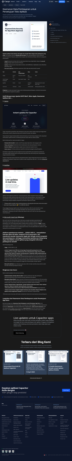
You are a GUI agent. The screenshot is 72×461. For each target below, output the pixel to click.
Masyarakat (27, 417)
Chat (26, 434)
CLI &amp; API (4, 438)
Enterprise (31, 1)
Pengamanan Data (63, 436)
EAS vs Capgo (51, 423)
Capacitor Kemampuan (18, 442)
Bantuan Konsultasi (40, 432)
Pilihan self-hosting (8, 145)
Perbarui (17, 5)
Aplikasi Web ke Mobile (18, 425)
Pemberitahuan (5, 425)
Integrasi (3, 436)
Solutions (24, 1)
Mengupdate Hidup (5, 417)
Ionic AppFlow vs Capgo (53, 419)
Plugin (3, 434)
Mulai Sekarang (20, 333)
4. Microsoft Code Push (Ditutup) (56, 36)
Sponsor (26, 436)
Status (26, 432)
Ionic (7, 208)
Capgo (5, 61)
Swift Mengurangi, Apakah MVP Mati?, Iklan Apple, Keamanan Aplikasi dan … (58, 30)
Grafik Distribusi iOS (5, 423)
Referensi (13, 1)
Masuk (56, 1)
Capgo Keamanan (27, 308)
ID (45, 455)
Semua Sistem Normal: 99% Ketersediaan (10, 448)
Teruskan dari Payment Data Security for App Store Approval (58, 42)
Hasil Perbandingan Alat (54, 38)
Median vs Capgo (52, 421)
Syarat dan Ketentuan (64, 428)
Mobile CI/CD (16, 427)
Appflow (6, 64)
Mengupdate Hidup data (6, 419)
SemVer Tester (16, 436)
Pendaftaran (16, 417)
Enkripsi (33, 305)
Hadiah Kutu (62, 432)
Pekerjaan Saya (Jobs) (41, 425)
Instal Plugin (66, 390)
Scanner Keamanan (17, 440)
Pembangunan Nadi (5, 430)
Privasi (61, 417)
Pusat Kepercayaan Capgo (15, 309)
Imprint (38, 423)
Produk (17, 1)
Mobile (5, 5)
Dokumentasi (16, 419)
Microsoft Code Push (8, 68)
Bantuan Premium (28, 421)
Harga (36, 1)
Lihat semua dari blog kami (35, 378)
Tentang (38, 419)
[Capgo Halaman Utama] (6, 1)
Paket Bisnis (39, 421)
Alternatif (50, 417)
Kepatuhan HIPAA (40, 430)
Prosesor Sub (62, 438)
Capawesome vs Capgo (53, 425)
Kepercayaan (39, 427)
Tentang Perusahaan (41, 417)
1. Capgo (52, 32)
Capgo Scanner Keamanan (37, 306)
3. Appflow (52, 34)
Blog (39, 1)
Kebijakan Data (63, 434)
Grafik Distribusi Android (6, 421)
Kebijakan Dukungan (64, 419)
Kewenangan (10, 306)
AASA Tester (16, 434)
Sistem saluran (7, 149)
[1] (8, 160)
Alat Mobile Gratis (17, 438)
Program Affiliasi (40, 434)
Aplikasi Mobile (5, 432)
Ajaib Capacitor (16, 429)
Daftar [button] (68, 1)
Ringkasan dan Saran (54, 40)
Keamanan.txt (63, 430)
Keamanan (11, 5)
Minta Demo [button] (62, 1)
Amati (3, 427)
